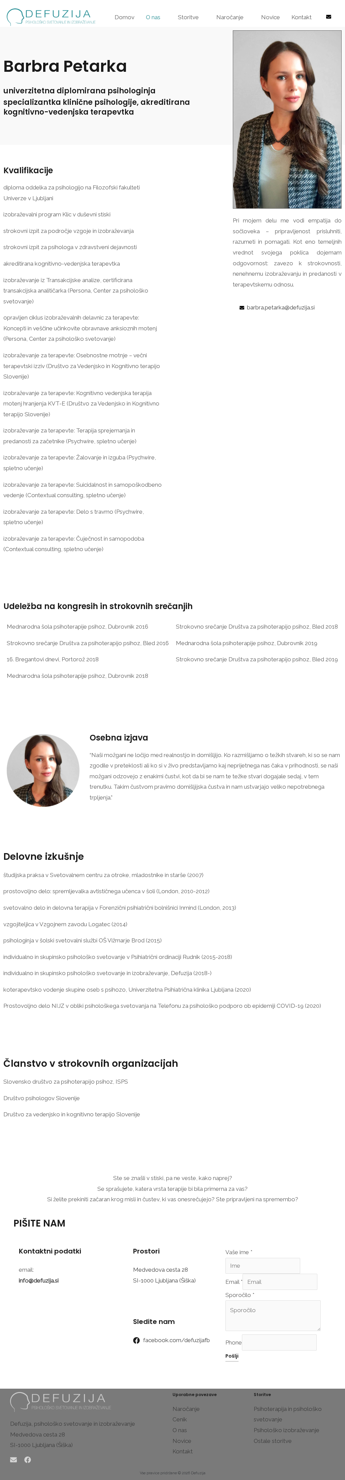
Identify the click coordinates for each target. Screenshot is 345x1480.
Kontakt (301, 17)
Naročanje (230, 17)
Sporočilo (239, 1295)
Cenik (179, 1419)
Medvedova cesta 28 (160, 1269)
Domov (124, 17)
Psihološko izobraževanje (286, 1430)
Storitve (188, 17)
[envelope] (329, 16)
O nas (153, 17)
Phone (233, 1342)
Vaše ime (238, 1252)
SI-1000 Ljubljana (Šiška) (164, 1280)
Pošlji (232, 1356)
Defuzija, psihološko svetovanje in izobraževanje (72, 1423)
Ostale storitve (273, 1441)
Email (234, 1281)
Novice (270, 17)
